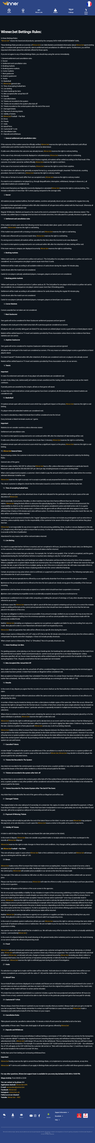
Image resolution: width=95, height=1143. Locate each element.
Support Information (61, 1112)
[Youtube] (31, 1116)
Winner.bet (13, 1090)
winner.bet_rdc (14, 1092)
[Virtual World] (86, 10)
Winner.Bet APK (21, 1085)
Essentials (58, 1116)
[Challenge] (70, 10)
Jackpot (55, 12)
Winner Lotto (38, 12)
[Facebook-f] (39, 1116)
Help (56, 1120)
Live (23, 12)
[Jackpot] (55, 10)
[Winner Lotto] (38, 10)
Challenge (70, 12)
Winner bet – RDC (14, 1097)
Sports (9, 12)
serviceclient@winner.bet (15, 1087)
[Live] (23, 10)
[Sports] (9, 10)
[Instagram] (35, 1116)
